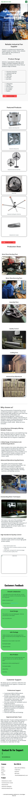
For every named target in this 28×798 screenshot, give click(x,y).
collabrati (13, 603)
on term (16, 603)
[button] (26, 2)
